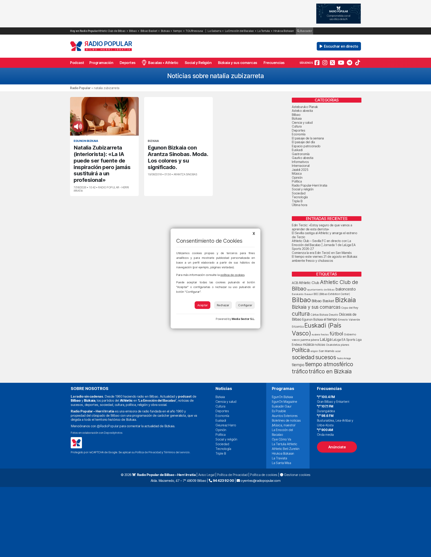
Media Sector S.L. (243, 319)
